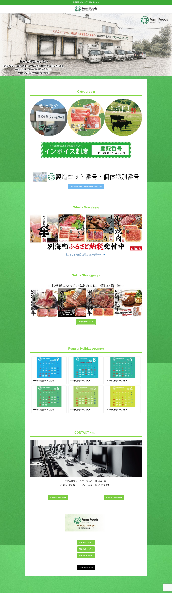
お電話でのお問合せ (57, 497)
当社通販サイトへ (85, 321)
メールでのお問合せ (113, 497)
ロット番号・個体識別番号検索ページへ (85, 186)
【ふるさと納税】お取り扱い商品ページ (84, 254)
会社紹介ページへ (86, 542)
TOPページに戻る (85, 567)
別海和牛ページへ (86, 555)
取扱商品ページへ (86, 549)
